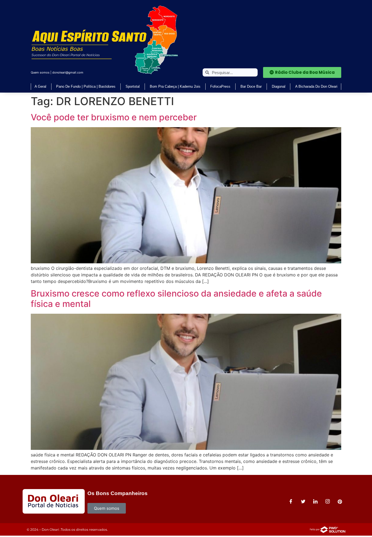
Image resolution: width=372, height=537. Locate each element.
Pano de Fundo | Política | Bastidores (85, 86)
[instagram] (328, 501)
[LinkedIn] (315, 501)
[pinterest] (340, 501)
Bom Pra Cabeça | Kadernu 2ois (175, 86)
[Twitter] (303, 501)
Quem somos (40, 72)
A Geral (40, 86)
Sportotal (133, 86)
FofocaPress (220, 86)
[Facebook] (291, 501)
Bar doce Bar (251, 86)
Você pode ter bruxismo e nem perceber (114, 117)
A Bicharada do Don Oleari (316, 86)
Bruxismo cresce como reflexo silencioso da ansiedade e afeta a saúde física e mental (176, 298)
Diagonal (278, 86)
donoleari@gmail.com (67, 72)
